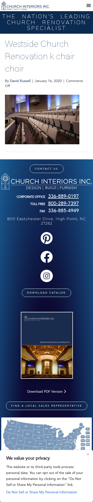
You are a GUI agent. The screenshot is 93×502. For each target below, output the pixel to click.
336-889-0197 (63, 196)
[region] (46, 476)
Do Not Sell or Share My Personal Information (41, 492)
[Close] (88, 454)
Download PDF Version (45, 391)
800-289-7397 (63, 203)
